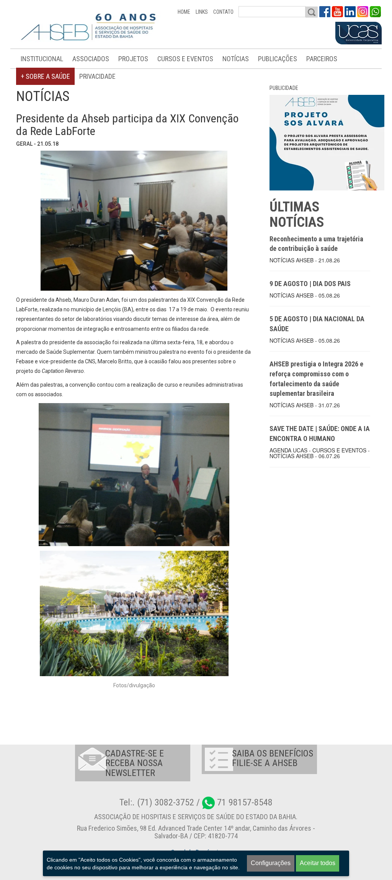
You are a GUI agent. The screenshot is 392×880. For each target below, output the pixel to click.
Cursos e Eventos (185, 59)
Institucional (42, 59)
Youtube (337, 11)
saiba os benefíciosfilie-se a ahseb (272, 758)
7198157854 (375, 11)
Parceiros (321, 59)
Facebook (324, 11)
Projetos (133, 59)
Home (184, 12)
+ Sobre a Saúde (45, 76)
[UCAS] (358, 33)
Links (202, 12)
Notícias (235, 59)
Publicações (277, 59)
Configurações (271, 863)
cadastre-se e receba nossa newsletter (134, 763)
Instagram (362, 11)
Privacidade (97, 76)
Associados (90, 59)
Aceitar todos (317, 863)
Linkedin (350, 11)
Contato (223, 12)
